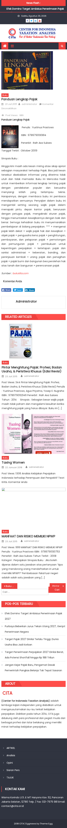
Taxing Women (13, 462)
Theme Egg (46, 823)
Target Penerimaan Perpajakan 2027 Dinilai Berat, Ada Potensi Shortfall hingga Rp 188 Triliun (34, 654)
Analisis (11, 755)
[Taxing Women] (34, 434)
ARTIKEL (11, 748)
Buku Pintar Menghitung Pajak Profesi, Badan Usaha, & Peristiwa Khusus (12, 586)
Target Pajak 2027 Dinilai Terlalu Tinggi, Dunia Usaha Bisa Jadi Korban (32, 641)
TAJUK (10, 777)
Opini (10, 762)
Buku (5, 95)
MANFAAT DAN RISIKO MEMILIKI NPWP (28, 536)
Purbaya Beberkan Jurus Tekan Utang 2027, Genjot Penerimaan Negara (35, 629)
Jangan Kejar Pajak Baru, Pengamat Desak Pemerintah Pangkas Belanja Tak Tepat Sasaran (33, 667)
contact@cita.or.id (12, 806)
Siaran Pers (13, 770)
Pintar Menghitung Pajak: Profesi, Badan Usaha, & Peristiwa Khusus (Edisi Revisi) (32, 369)
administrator (29, 104)
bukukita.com (20, 273)
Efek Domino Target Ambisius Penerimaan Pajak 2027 (33, 616)
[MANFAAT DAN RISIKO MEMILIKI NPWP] (34, 508)
